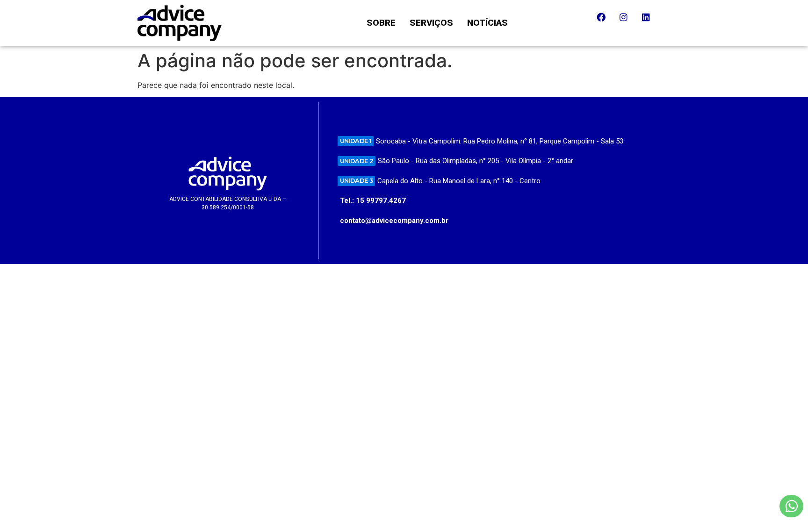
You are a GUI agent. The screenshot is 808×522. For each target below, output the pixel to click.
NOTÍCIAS (487, 22)
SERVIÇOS (431, 22)
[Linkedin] (650, 21)
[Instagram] (628, 21)
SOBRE (381, 22)
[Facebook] (605, 21)
